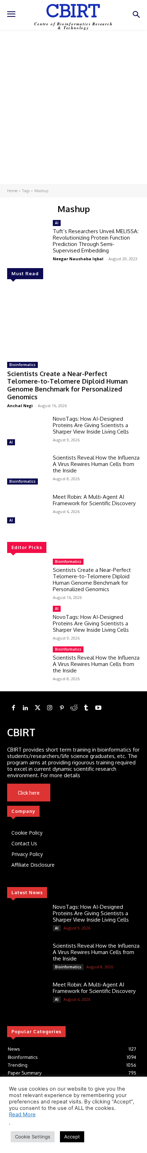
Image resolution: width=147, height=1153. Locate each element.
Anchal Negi (20, 405)
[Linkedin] (25, 708)
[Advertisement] (73, 107)
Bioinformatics (22, 364)
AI (11, 442)
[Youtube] (95, 793)
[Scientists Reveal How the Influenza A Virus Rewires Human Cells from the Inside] (27, 470)
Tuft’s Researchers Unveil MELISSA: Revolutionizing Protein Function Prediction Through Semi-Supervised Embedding (95, 241)
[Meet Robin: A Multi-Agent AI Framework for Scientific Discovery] (27, 510)
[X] (85, 793)
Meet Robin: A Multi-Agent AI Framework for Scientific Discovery (94, 500)
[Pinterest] (62, 708)
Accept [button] (72, 1136)
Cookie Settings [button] (32, 1136)
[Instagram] (50, 708)
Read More (22, 1114)
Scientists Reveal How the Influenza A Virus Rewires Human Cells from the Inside (96, 464)
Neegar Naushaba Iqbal (78, 258)
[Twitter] (37, 708)
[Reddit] (74, 708)
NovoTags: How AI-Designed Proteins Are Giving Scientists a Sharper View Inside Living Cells (91, 425)
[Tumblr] (86, 708)
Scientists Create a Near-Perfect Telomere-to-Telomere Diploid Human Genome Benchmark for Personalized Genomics (67, 385)
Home (12, 190)
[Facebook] (13, 708)
